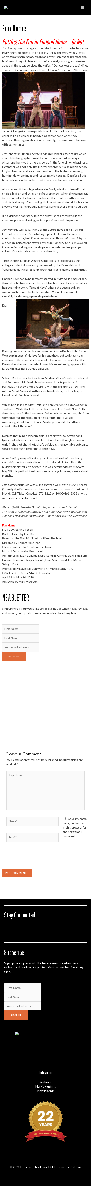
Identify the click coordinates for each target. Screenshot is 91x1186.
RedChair (75, 1167)
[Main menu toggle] (82, 7)
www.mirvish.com (13, 498)
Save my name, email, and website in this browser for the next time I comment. (75, 827)
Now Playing (45, 1090)
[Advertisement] (45, 705)
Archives (45, 1082)
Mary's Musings (45, 1086)
